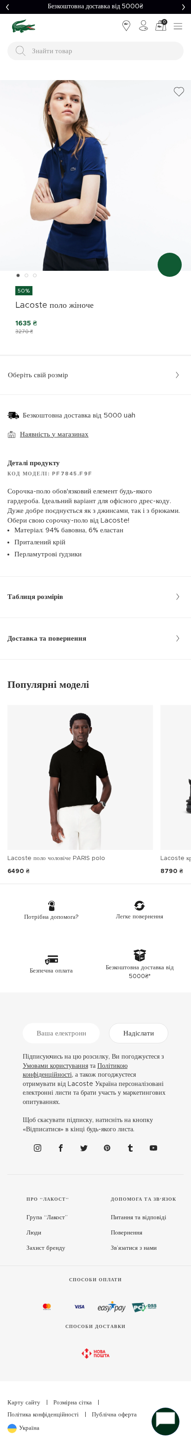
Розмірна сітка (72, 1403)
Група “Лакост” (47, 1218)
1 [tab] (18, 275)
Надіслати (138, 1033)
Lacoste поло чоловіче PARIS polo (56, 858)
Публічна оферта (114, 1415)
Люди (33, 1233)
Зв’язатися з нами (134, 1248)
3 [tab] (35, 275)
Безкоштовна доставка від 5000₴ (95, 6)
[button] (7, 7)
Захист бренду (45, 1248)
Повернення (126, 1233)
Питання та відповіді (138, 1218)
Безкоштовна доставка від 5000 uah (79, 415)
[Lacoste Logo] (23, 26)
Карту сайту (23, 1403)
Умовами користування (55, 1066)
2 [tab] (26, 275)
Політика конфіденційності (43, 1415)
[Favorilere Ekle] (179, 92)
